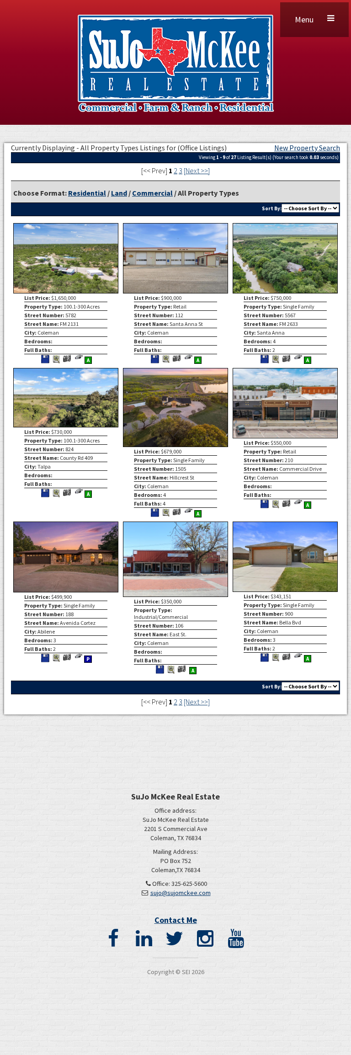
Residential (87, 192)
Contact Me (175, 920)
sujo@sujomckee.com (180, 893)
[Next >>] (197, 170)
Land (119, 192)
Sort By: (272, 208)
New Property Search (307, 147)
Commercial (152, 192)
